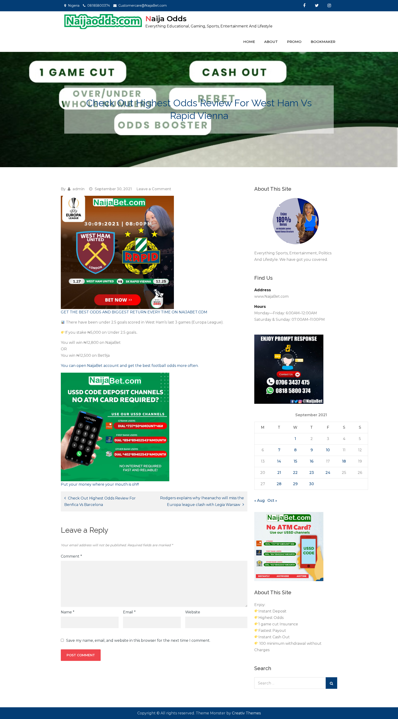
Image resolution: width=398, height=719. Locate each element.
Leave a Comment (153, 189)
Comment (71, 556)
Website (192, 612)
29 (295, 484)
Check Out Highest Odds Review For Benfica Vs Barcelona (100, 501)
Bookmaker (323, 41)
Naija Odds (166, 18)
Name (67, 612)
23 (311, 472)
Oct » (272, 500)
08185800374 (98, 5)
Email (129, 612)
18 (344, 461)
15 (295, 461)
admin (79, 189)
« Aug (259, 500)
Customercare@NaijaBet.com (142, 5)
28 (279, 484)
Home (249, 41)
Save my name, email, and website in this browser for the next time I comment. (138, 640)
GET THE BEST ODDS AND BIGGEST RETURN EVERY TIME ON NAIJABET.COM (134, 312)
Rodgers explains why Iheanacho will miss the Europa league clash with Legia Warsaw (202, 501)
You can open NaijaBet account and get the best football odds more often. (130, 365)
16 (311, 461)
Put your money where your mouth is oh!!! (100, 484)
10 (328, 450)
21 (279, 472)
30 (311, 484)
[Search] (331, 683)
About (271, 41)
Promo (294, 41)
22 (295, 472)
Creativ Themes (246, 713)
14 (279, 461)
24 (327, 472)
